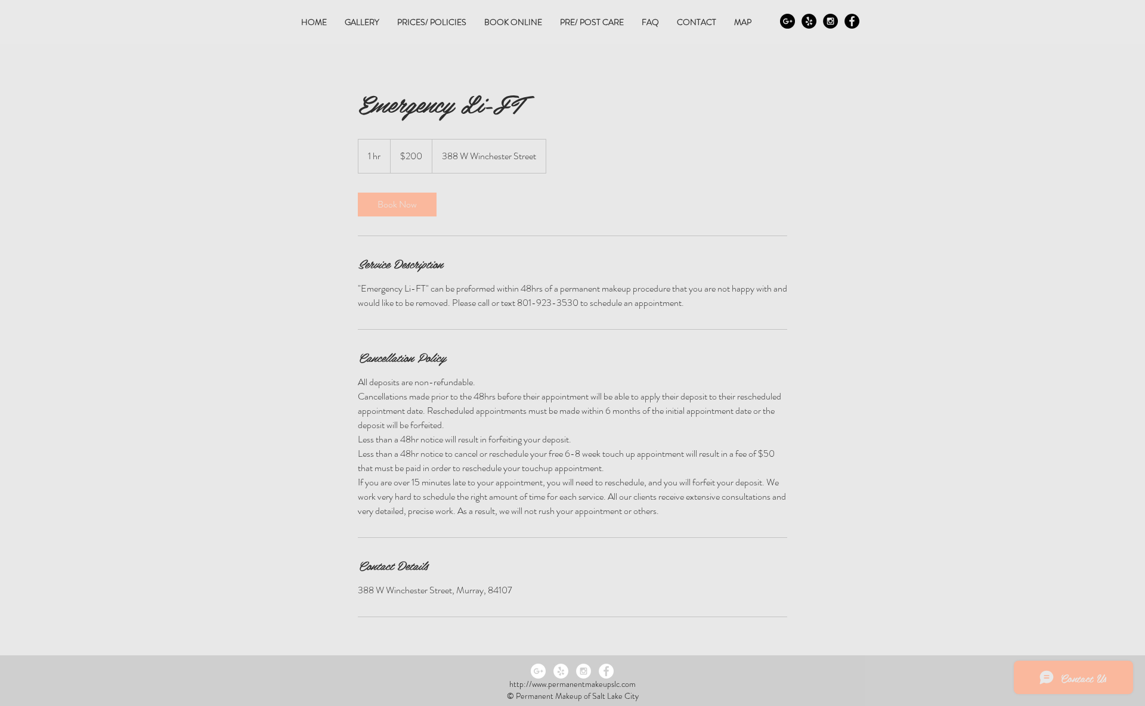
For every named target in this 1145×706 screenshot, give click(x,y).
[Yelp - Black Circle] (809, 21)
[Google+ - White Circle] (538, 671)
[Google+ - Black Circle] (787, 21)
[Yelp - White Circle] (560, 671)
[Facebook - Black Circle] (851, 21)
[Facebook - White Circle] (606, 671)
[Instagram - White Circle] (583, 671)
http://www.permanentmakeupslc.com (572, 684)
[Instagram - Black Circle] (830, 21)
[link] (397, 204)
